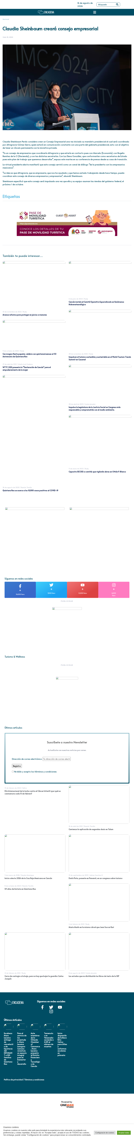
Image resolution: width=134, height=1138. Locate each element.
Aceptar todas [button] (124, 1133)
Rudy (25, 312)
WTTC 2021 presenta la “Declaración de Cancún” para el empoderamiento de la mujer (27, 368)
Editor (25, 788)
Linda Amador (90, 404)
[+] (20, 586)
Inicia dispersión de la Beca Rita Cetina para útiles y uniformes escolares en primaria (62, 1044)
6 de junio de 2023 (76, 299)
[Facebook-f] (42, 1007)
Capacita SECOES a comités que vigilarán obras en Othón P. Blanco (97, 471)
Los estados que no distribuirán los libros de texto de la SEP (94, 976)
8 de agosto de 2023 (77, 973)
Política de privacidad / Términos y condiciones (24, 1079)
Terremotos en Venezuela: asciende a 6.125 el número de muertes (49, 1040)
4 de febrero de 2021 (76, 924)
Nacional (6, 19)
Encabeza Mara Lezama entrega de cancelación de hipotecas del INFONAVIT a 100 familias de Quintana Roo (8, 1048)
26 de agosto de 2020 (11, 487)
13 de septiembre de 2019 (78, 875)
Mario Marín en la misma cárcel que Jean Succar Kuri (91, 927)
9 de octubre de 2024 (11, 351)
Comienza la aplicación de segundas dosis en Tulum (91, 829)
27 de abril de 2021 (10, 364)
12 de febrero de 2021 (12, 973)
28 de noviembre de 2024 (78, 354)
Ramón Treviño (26, 487)
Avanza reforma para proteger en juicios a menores (25, 315)
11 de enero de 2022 (76, 469)
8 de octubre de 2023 (13, 886)
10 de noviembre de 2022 (12, 312)
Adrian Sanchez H (96, 875)
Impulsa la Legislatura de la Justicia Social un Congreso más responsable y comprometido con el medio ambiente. (95, 408)
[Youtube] (60, 1007)
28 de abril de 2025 (76, 404)
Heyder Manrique (27, 875)
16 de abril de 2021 (76, 826)
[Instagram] (51, 1011)
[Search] (117, 4)
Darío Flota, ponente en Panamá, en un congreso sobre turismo (95, 878)
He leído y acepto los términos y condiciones (35, 771)
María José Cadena (25, 364)
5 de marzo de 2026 (12, 875)
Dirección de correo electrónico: (27, 758)
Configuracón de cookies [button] (104, 1133)
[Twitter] (51, 1007)
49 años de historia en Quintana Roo (20, 889)
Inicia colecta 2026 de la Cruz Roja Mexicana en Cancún (28, 878)
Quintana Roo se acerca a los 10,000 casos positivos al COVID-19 (30, 490)
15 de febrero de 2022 (13, 788)
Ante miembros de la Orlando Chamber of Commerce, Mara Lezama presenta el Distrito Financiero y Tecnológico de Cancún (35, 1049)
